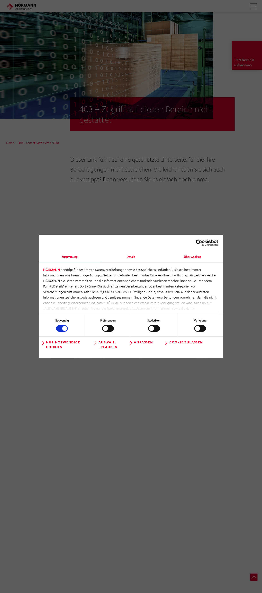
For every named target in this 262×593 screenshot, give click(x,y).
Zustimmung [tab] (70, 256)
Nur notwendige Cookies (63, 344)
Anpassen (143, 342)
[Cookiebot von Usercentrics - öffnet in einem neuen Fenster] (200, 243)
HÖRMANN (51, 270)
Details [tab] (131, 256)
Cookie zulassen (186, 342)
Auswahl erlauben (107, 344)
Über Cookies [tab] (192, 256)
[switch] (108, 328)
